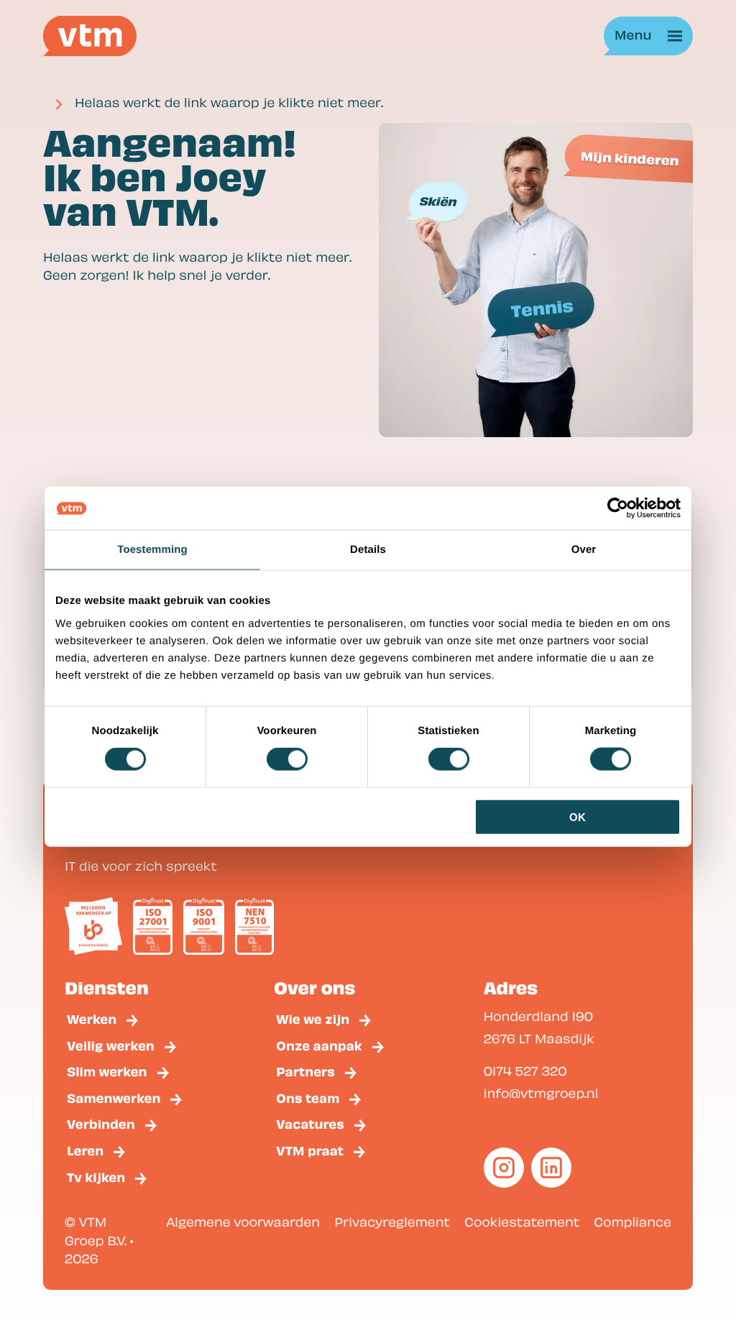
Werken (91, 1018)
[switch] (287, 759)
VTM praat (310, 1150)
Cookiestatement (521, 1221)
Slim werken (107, 1071)
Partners (305, 1071)
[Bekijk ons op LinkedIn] (551, 1168)
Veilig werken (111, 1045)
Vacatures (310, 1123)
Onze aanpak (319, 1045)
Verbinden (101, 1123)
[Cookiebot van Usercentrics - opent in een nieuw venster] (618, 508)
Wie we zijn (312, 1018)
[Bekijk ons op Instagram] (504, 1168)
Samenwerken (113, 1097)
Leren (85, 1150)
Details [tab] (368, 550)
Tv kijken (96, 1176)
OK (577, 816)
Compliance (632, 1221)
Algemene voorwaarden (243, 1221)
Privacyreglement (392, 1221)
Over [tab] (584, 550)
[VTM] (90, 36)
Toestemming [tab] (152, 550)
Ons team (307, 1097)
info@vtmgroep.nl (541, 1093)
